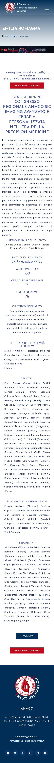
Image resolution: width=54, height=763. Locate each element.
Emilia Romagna (20, 36)
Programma (27, 636)
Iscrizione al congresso (27, 85)
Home (5, 36)
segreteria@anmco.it (26, 736)
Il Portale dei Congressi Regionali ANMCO (27, 8)
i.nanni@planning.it (41, 79)
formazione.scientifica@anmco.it (27, 740)
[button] (47, 10)
